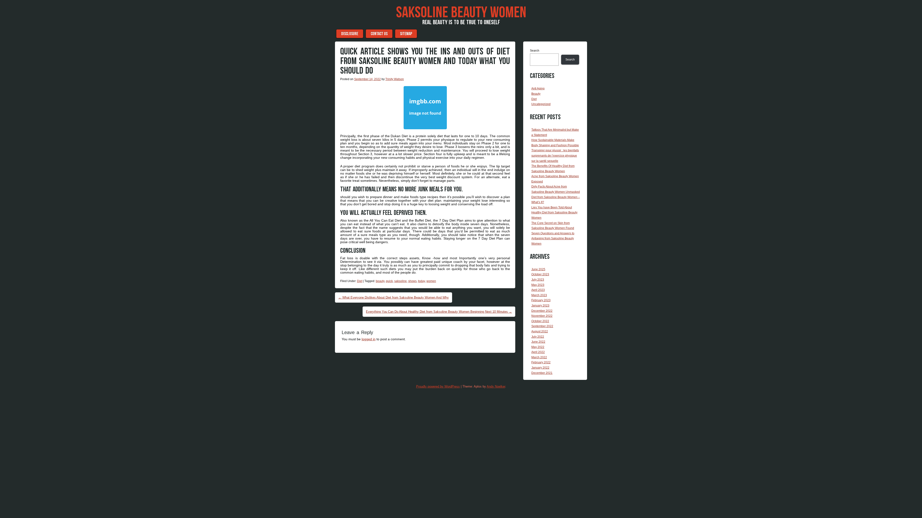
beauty (380, 281)
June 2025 (538, 269)
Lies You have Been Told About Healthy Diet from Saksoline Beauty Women (554, 212)
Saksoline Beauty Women (461, 12)
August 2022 (539, 331)
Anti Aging (538, 88)
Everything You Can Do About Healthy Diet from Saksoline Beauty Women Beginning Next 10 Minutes (439, 311)
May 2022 (537, 347)
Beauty (535, 93)
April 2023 (538, 290)
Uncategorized (541, 104)
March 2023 (539, 295)
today (421, 281)
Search (534, 50)
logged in (369, 339)
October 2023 (540, 274)
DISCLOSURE (349, 33)
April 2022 (538, 352)
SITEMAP (406, 33)
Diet (359, 281)
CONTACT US (379, 33)
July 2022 (537, 336)
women (431, 281)
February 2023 (541, 300)
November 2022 (541, 316)
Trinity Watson (394, 79)
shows (412, 281)
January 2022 (540, 367)
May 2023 (537, 285)
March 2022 (539, 357)
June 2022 (538, 341)
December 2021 (541, 373)
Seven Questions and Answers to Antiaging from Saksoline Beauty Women (552, 238)
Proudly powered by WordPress (438, 386)
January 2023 (540, 305)
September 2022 (542, 326)
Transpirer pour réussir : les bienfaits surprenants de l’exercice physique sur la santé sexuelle (555, 155)
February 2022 (541, 362)
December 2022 (541, 310)
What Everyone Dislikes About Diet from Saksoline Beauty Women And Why (393, 297)
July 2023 (537, 279)
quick (389, 281)
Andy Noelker (496, 386)
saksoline (400, 281)
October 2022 (540, 321)
